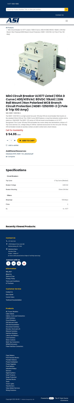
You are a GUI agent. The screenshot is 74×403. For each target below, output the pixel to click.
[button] (27, 140)
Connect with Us (13, 260)
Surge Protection (11, 377)
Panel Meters (10, 355)
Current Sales (10, 297)
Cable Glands (10, 314)
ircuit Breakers (11, 320)
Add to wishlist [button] (13, 145)
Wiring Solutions (11, 390)
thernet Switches (11, 331)
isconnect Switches (12, 327)
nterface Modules (12, 333)
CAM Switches (10, 318)
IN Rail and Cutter (12, 322)
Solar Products (10, 375)
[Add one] (14, 140)
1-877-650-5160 (13, 4)
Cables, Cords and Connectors (15, 316)
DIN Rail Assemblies (12, 325)
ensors (8, 371)
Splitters (11, 373)
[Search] (66, 9)
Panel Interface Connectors (14, 346)
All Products (10, 28)
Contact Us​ (60, 15)
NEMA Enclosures (11, 344)
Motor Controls (10, 340)
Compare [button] (11, 157)
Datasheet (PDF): (19, 154)
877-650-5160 (12, 241)
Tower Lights (10, 384)
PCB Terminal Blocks (12, 357)
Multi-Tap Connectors (12, 342)
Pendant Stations (11, 360)
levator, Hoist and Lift (13, 329)
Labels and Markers (12, 335)
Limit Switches (10, 338)
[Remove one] (7, 140)
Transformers (10, 386)
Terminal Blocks (11, 379)
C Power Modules (12, 311)
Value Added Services (13, 388)
